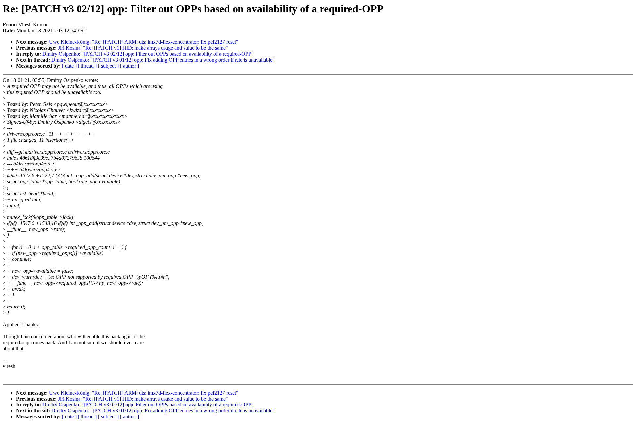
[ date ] (69, 66)
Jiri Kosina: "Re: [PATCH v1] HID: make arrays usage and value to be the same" (143, 48)
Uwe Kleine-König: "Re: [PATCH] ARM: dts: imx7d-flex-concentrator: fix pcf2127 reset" (143, 42)
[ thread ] (87, 66)
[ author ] (129, 66)
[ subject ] (108, 66)
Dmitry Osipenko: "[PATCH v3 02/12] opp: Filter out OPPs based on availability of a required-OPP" (148, 54)
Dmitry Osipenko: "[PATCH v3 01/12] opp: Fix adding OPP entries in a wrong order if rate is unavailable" (163, 60)
